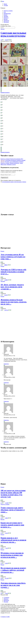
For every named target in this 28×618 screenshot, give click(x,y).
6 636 (6, 533)
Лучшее (6, 5)
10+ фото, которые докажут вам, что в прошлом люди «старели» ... (12, 287)
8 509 (6, 563)
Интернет (6, 22)
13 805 (6, 503)
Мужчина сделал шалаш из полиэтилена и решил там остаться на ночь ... (12, 555)
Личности (6, 20)
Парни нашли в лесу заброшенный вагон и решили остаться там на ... (13, 540)
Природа (6, 17)
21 (1, 503)
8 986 (6, 518)
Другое (2, 29)
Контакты (6, 600)
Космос (6, 19)
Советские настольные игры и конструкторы (13, 34)
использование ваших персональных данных (14, 181)
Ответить (6, 363)
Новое (5, 4)
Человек (6, 16)
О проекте (6, 597)
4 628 (6, 593)
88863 (5, 265)
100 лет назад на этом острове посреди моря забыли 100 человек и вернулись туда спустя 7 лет (13, 493)
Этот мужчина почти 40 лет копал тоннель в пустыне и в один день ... (13, 257)
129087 (6, 280)
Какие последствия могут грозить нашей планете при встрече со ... (12, 525)
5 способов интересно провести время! (15, 160)
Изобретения (7, 13)
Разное (5, 15)
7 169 (6, 548)
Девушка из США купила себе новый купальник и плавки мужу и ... (13, 272)
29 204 (6, 578)
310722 (6, 310)
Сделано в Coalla (5, 616)
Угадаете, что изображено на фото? (14, 161)
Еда (5, 12)
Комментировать (5, 92)
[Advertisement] (14, 198)
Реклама (6, 601)
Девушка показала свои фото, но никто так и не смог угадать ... (13, 585)
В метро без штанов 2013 (16, 159)
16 (1, 548)
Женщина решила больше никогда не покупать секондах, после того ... (14, 302)
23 (1, 533)
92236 (5, 295)
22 (1, 563)
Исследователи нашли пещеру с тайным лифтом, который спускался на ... (13, 570)
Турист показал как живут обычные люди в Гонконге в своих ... (13, 510)
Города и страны (8, 10)
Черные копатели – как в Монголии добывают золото (12, 163)
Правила (6, 599)
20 (1, 518)
